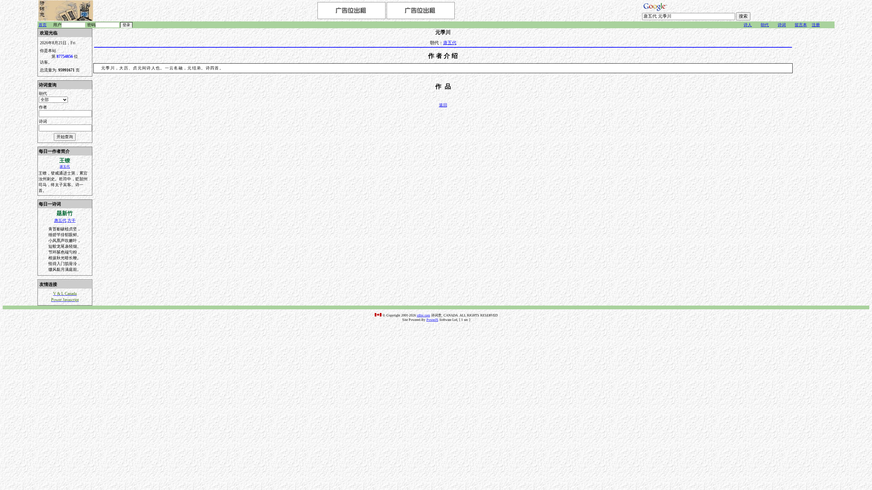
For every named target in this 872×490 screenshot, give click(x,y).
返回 (443, 105)
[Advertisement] (814, 130)
